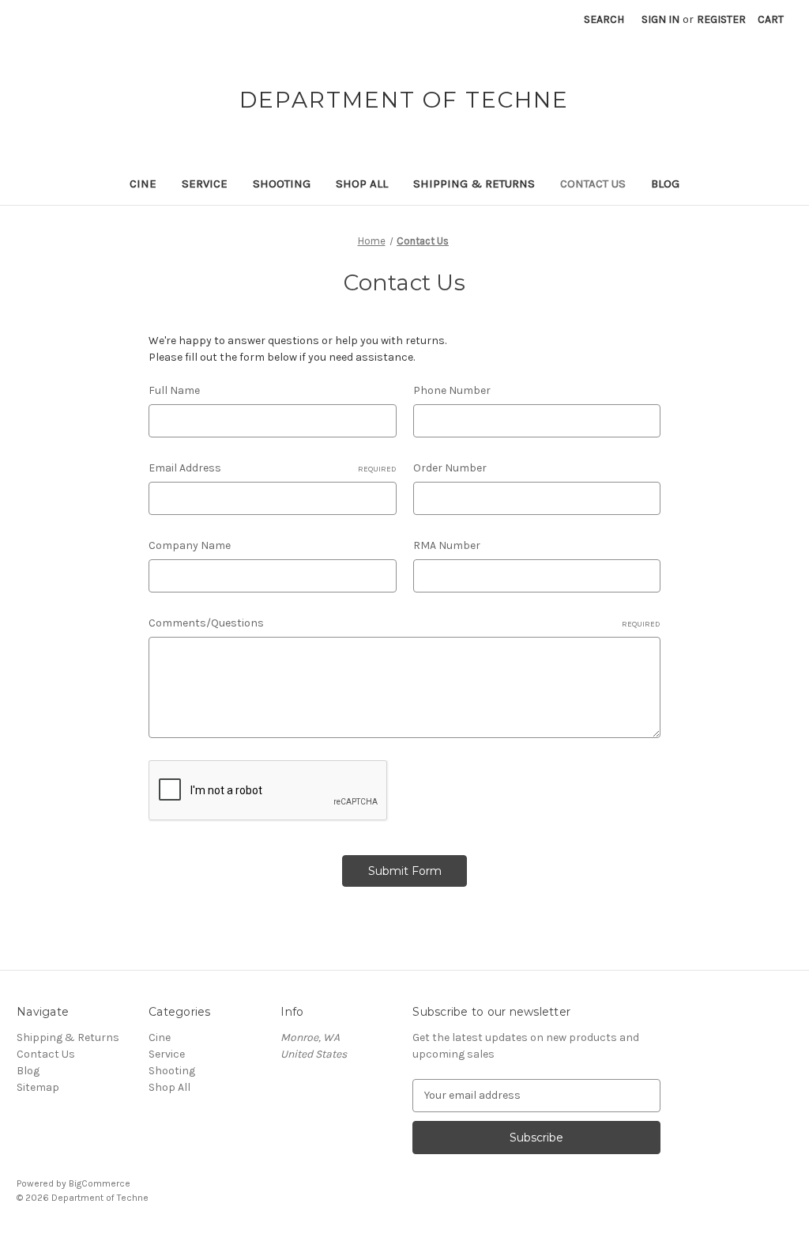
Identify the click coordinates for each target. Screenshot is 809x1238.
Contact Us (593, 183)
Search (604, 19)
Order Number (450, 468)
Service (205, 183)
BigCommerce (99, 1183)
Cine (143, 183)
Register (721, 19)
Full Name (174, 390)
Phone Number (452, 390)
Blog (665, 183)
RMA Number (446, 545)
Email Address (272, 468)
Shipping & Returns (474, 183)
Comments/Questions (404, 623)
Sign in (660, 19)
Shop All (362, 183)
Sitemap (38, 1087)
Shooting (281, 183)
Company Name (190, 545)
